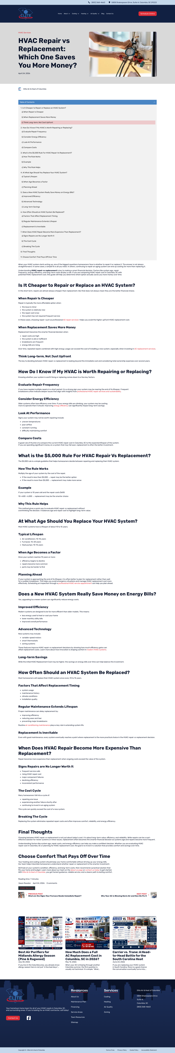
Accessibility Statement (149, 1050)
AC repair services (70, 320)
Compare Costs (30, 147)
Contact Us (109, 13)
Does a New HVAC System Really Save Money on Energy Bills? (48, 192)
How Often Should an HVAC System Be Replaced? (43, 212)
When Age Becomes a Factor (36, 182)
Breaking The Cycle (32, 246)
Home (60, 13)
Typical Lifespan (30, 176)
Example (27, 162)
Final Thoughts (29, 252)
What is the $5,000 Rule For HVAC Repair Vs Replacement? (47, 153)
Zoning (107, 1012)
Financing (75, 1007)
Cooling (74, 13)
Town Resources (78, 1017)
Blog (102, 13)
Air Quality (94, 13)
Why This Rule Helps (32, 167)
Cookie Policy (134, 1050)
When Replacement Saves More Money (40, 117)
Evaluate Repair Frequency (35, 132)
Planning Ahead (30, 187)
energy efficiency (61, 406)
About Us (75, 997)
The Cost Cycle (30, 241)
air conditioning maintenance (37, 725)
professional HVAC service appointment (75, 583)
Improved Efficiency (32, 196)
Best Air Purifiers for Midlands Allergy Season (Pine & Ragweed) (36, 955)
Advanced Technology (33, 201)
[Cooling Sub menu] (78, 13)
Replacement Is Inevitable (34, 226)
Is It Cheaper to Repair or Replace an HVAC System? (44, 108)
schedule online (147, 14)
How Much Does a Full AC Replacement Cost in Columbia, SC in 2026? (83, 955)
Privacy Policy (122, 1050)
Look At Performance (32, 142)
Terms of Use (110, 1050)
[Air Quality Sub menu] (98, 13)
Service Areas (77, 1012)
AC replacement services (144, 349)
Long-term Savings (32, 207)
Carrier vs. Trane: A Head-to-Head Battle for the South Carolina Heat (132, 955)
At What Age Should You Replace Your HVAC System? (45, 172)
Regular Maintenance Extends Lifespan (40, 221)
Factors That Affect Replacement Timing (41, 216)
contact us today (92, 870)
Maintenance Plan (78, 1002)
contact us (13, 1018)
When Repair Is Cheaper (34, 112)
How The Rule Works (32, 157)
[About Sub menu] (69, 13)
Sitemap (74, 1022)
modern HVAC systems (96, 650)
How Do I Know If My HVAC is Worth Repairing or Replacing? (47, 128)
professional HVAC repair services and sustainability (99, 391)
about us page (77, 870)
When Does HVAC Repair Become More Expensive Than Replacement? (51, 232)
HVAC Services (24, 33)
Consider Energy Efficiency (35, 137)
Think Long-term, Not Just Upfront (38, 122)
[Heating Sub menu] (88, 13)
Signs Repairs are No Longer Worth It (39, 236)
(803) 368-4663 (144, 1007)
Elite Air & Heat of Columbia (33, 872)
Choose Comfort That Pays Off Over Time (40, 257)
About (66, 13)
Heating (83, 13)
